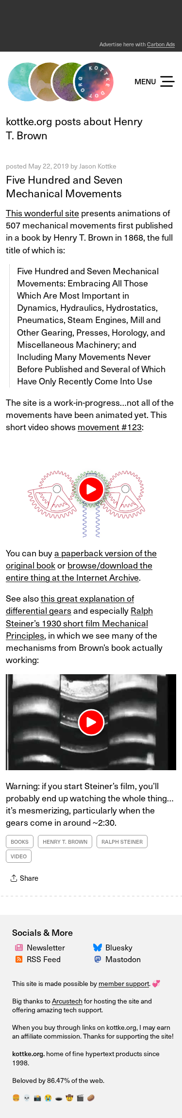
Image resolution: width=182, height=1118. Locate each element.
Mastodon (123, 959)
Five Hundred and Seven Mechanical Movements (64, 186)
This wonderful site (42, 212)
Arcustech (67, 1001)
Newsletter (46, 947)
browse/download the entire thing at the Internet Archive (79, 571)
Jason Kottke (97, 166)
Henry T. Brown (65, 841)
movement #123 (110, 426)
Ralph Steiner (122, 841)
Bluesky (118, 947)
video (19, 856)
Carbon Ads (161, 44)
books (20, 841)
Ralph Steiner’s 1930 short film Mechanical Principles (79, 622)
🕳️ (59, 1097)
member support (124, 983)
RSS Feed (44, 959)
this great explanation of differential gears (70, 604)
